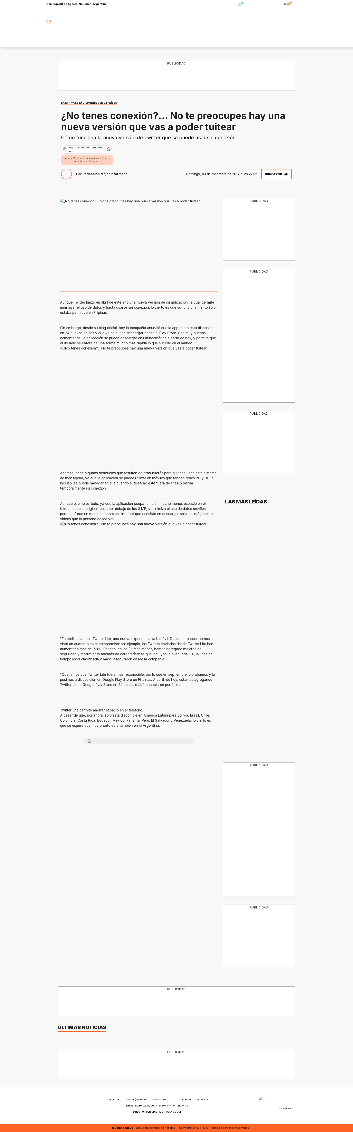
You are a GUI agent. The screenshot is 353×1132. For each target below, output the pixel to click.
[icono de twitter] (285, 22)
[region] (176, 76)
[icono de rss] (303, 22)
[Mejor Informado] (176, 22)
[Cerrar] (109, 159)
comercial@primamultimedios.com (136, 1099)
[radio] (227, 4)
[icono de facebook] (276, 22)
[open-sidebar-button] (48, 22)
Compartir (273, 174)
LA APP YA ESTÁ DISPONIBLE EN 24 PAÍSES (89, 102)
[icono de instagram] (294, 22)
